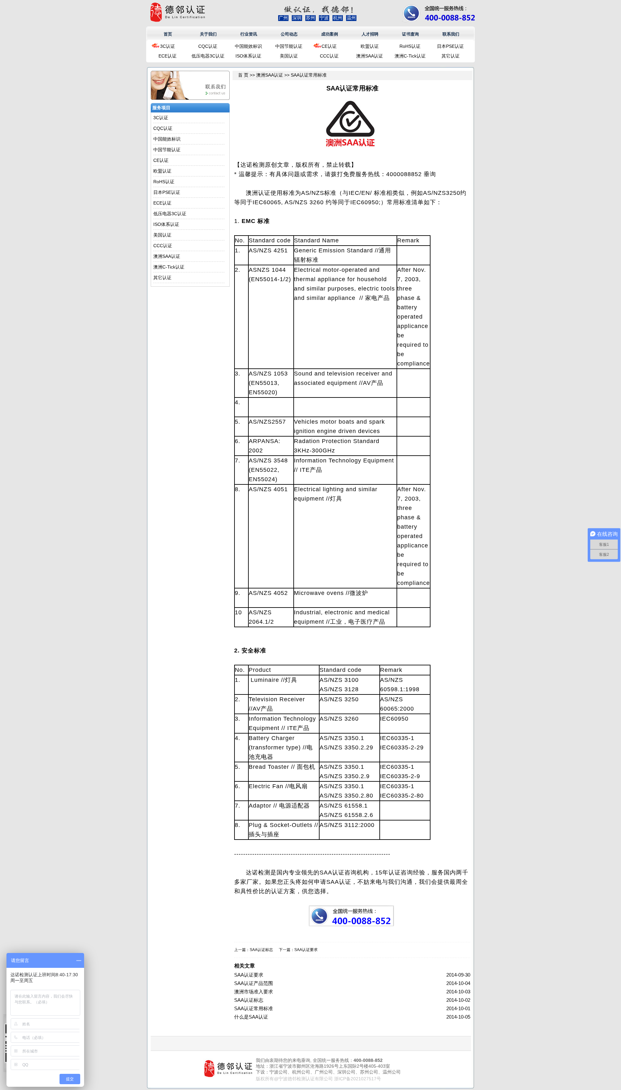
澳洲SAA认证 (369, 55)
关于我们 (208, 34)
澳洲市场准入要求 (253, 991)
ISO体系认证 (248, 55)
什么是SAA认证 (251, 1017)
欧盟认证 (370, 46)
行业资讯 (248, 34)
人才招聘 (370, 34)
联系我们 (450, 34)
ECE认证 (167, 55)
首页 (168, 34)
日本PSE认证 (450, 46)
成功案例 (329, 34)
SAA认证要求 (306, 949)
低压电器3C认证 (207, 55)
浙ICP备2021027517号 (357, 1078)
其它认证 (450, 55)
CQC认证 (207, 46)
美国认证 (289, 55)
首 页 (243, 75)
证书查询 (410, 34)
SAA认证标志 (261, 949)
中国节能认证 (288, 46)
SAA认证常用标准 (253, 1008)
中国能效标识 (248, 46)
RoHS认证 (409, 46)
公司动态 (289, 34)
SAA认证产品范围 (253, 983)
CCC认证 (329, 55)
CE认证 (329, 46)
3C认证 (167, 46)
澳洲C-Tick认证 (410, 55)
